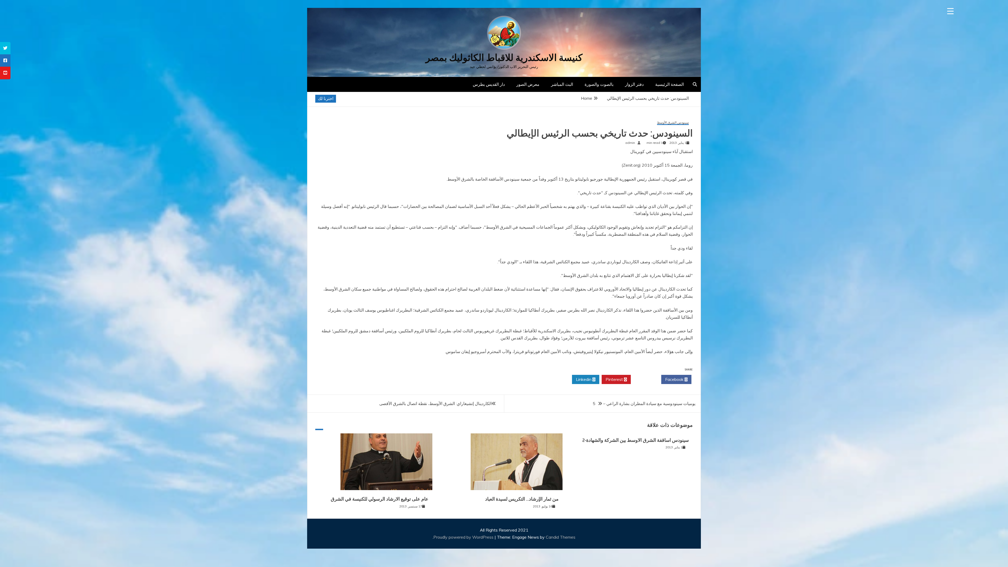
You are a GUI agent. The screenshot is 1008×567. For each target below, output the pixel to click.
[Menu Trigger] (950, 11)
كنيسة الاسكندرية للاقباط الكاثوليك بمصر (504, 57)
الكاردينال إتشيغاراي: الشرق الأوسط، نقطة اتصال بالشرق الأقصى (435, 403)
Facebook (675, 379)
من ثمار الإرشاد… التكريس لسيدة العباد (522, 499)
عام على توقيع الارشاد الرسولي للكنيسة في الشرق (379, 499)
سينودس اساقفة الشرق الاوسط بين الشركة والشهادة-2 (635, 440)
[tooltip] (5, 48)
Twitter (644, 379)
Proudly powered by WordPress (464, 537)
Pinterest (615, 379)
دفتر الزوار (634, 84)
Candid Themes (560, 537)
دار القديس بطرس (489, 84)
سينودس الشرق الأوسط (673, 122)
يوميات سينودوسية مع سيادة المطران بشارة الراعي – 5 (644, 403)
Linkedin (584, 379)
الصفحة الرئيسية (669, 84)
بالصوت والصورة (599, 84)
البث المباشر (562, 84)
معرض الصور (527, 84)
